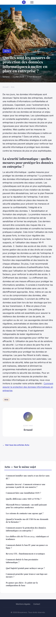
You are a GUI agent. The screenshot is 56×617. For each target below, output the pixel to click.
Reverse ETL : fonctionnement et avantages (25, 553)
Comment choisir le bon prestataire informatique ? (22, 560)
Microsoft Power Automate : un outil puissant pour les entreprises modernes (26, 506)
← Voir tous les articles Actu (16, 445)
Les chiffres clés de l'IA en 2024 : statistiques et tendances (27, 537)
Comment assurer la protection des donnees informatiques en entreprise (28, 387)
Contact (36, 604)
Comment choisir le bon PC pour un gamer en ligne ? (27, 546)
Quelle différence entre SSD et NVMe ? (23, 499)
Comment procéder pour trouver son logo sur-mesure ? (27, 575)
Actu (6, 51)
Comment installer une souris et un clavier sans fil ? (27, 477)
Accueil (5, 87)
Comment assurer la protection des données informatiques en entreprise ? (26, 529)
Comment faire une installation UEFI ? (23, 493)
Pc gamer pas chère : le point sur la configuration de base (22, 584)
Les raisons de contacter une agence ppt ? (24, 513)
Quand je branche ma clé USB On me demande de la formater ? (27, 520)
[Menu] (32, 2)
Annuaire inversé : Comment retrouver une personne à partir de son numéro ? (25, 485)
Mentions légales (23, 604)
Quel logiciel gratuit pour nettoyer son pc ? (25, 568)
